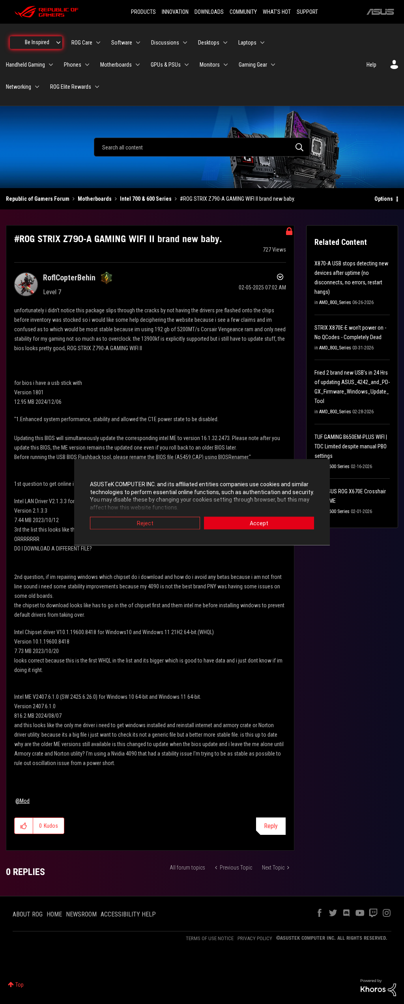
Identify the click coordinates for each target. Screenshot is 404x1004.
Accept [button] (259, 523)
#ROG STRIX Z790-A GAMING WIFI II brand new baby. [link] (237, 199)
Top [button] (19, 985)
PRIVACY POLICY (255, 938)
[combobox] (202, 147)
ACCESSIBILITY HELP (128, 914)
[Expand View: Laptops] (262, 42)
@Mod (22, 801)
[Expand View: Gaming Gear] (273, 64)
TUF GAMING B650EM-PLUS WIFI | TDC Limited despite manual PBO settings (350, 446)
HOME (54, 914)
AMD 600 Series (334, 466)
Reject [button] (145, 523)
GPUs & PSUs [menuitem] (166, 65)
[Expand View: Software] (138, 42)
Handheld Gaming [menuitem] (25, 65)
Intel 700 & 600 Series (146, 199)
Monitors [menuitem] (210, 65)
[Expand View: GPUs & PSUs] (187, 64)
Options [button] (383, 199)
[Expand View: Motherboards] (138, 64)
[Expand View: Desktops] (225, 42)
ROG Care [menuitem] (81, 42)
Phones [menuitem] (72, 65)
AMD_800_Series (335, 302)
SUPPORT (307, 12)
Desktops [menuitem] (208, 42)
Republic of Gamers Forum (37, 199)
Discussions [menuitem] (165, 42)
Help (371, 65)
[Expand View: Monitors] (226, 64)
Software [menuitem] (121, 42)
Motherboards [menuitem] (116, 65)
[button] (24, 826)
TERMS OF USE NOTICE (210, 938)
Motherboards (95, 199)
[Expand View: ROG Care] (98, 42)
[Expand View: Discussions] (185, 42)
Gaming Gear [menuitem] (253, 65)
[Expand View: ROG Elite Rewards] (97, 86)
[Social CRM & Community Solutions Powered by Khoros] (378, 987)
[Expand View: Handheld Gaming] (51, 64)
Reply (271, 826)
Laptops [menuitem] (247, 42)
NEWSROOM (81, 914)
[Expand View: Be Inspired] (58, 42)
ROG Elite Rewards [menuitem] (70, 87)
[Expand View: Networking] (37, 86)
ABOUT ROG (28, 914)
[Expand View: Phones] (87, 64)
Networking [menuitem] (18, 87)
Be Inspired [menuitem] (37, 42)
